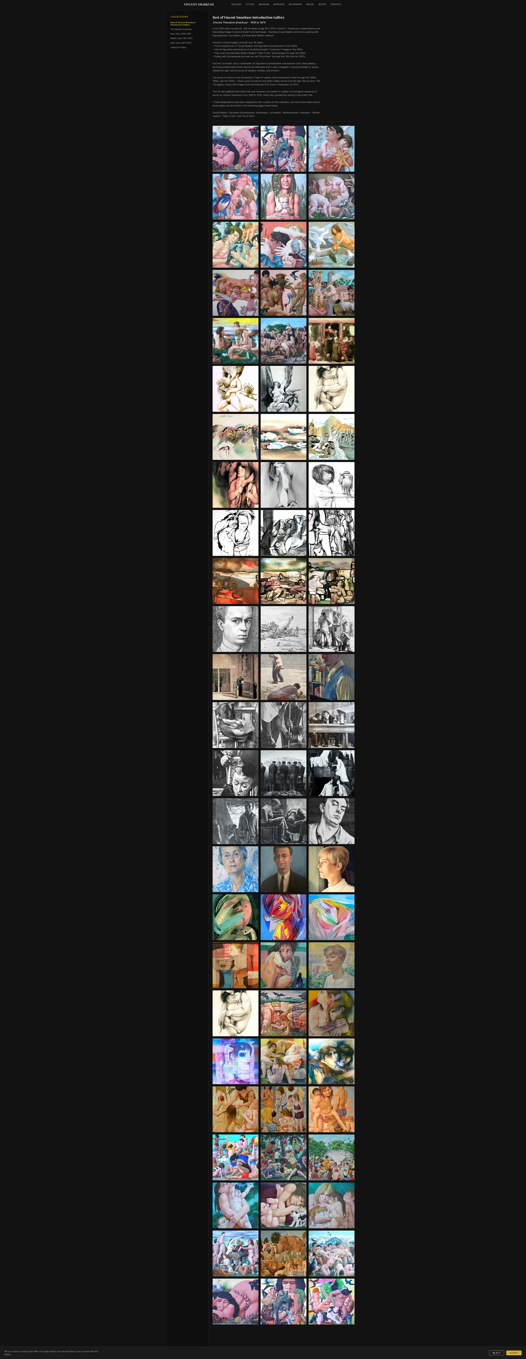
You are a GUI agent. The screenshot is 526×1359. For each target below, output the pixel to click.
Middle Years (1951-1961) (181, 38)
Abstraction (262, 112)
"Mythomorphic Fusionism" (296, 112)
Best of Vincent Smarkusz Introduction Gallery (182, 23)
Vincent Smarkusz (199, 4)
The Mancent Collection (181, 29)
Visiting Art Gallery (178, 47)
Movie (322, 4)
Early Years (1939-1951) (180, 34)
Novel (310, 4)
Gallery (236, 4)
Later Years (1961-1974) (180, 43)
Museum (264, 4)
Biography (295, 4)
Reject (497, 1353)
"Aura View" (248, 116)
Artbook (279, 4)
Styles (250, 4)
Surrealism (275, 112)
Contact (336, 4)
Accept (514, 1353)
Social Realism (220, 112)
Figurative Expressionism (242, 112)
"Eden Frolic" (229, 116)
